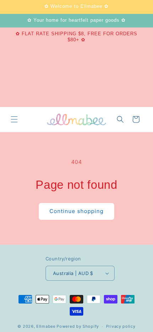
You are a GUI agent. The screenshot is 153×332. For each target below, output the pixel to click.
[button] (14, 119)
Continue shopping (76, 211)
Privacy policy (121, 326)
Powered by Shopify (78, 326)
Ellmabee (46, 326)
